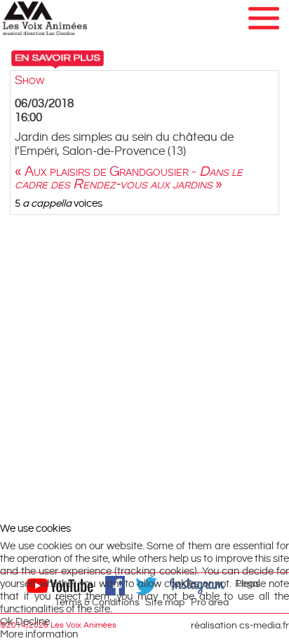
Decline (32, 621)
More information (39, 634)
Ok (6, 621)
